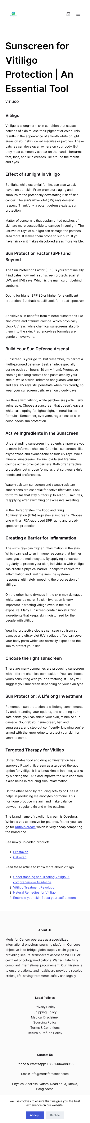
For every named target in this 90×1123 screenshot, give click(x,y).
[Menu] (78, 14)
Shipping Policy (45, 1012)
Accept (35, 1115)
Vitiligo (12, 102)
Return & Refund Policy (45, 1033)
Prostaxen (20, 852)
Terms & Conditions (45, 1028)
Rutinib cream (25, 827)
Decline (55, 1115)
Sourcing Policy (45, 1022)
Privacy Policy (45, 1007)
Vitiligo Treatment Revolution (34, 887)
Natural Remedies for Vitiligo (34, 892)
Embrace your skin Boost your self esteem (44, 898)
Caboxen (19, 857)
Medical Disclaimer (45, 1017)
